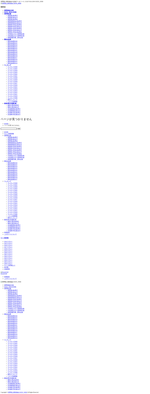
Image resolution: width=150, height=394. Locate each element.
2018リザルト (8, 249)
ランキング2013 (12, 90)
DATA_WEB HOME (10, 287)
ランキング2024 (12, 70)
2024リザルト (8, 260)
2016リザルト (8, 245)
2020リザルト (8, 252)
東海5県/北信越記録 (10, 219)
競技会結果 (7, 161)
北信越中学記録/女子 (14, 114)
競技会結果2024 (12, 45)
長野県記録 (7, 135)
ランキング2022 (12, 74)
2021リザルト (8, 254)
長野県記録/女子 (13, 17)
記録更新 (7, 269)
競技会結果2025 (12, 43)
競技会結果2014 (12, 63)
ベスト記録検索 (12, 101)
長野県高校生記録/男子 (15, 21)
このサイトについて (10, 234)
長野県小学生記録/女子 (15, 30)
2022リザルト (8, 256)
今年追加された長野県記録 (16, 35)
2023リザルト (8, 258)
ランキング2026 (12, 67)
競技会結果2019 (12, 54)
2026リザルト (8, 263)
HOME (6, 132)
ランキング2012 (12, 92)
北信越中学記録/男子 (14, 112)
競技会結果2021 (12, 50)
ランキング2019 (12, 79)
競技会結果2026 (12, 41)
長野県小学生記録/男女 (15, 32)
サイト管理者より (9, 265)
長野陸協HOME (9, 285)
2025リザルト (8, 261)
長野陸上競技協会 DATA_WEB (17, 392)
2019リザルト (8, 250)
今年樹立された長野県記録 (16, 34)
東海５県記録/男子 (13, 105)
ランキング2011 (12, 94)
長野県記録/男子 (13, 15)
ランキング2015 (12, 87)
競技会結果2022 (12, 48)
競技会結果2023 (12, 46)
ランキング (7, 181)
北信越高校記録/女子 (14, 110)
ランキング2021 (12, 76)
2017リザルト (8, 247)
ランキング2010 (12, 96)
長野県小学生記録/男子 (15, 28)
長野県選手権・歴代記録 (15, 37)
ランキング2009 (12, 98)
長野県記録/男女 (13, 19)
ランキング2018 (12, 81)
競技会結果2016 (12, 59)
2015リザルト (8, 243)
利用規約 (7, 232)
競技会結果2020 (12, 52)
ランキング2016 (12, 85)
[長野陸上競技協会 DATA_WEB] (11, 3)
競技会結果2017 (12, 57)
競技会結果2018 (12, 56)
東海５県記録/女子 (13, 107)
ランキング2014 (12, 88)
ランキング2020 (12, 78)
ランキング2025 (12, 68)
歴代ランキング (12, 99)
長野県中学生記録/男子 (15, 24)
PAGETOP (4, 273)
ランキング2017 (12, 83)
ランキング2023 (12, 72)
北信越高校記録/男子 (14, 109)
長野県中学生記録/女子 (15, 26)
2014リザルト (8, 241)
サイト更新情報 (9, 133)
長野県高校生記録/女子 (15, 23)
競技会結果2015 (12, 61)
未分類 (6, 267)
